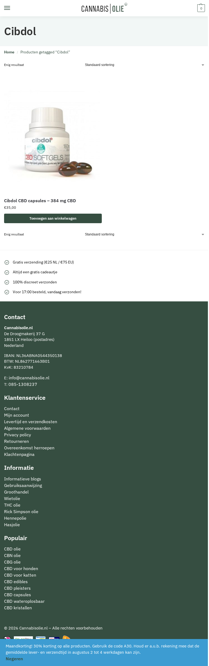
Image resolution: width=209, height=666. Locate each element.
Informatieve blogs (22, 479)
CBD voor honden (21, 568)
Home (9, 52)
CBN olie (12, 555)
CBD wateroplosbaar (24, 601)
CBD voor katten (20, 575)
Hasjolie (12, 524)
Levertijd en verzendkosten (30, 421)
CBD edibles (16, 581)
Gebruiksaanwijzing (23, 485)
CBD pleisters (17, 588)
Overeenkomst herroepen (29, 447)
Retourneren (16, 441)
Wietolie (12, 498)
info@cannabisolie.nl (29, 377)
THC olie (12, 505)
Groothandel (16, 492)
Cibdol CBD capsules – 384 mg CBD (40, 200)
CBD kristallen (18, 607)
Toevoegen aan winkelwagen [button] (52, 218)
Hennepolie (15, 518)
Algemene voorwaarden (27, 428)
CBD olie (12, 549)
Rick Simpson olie (21, 511)
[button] (200, 8)
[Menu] (12, 8)
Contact (12, 408)
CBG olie (12, 562)
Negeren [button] (14, 658)
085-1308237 (22, 384)
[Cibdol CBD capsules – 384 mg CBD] (53, 132)
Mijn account (16, 415)
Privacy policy (17, 434)
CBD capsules (17, 594)
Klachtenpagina (19, 454)
